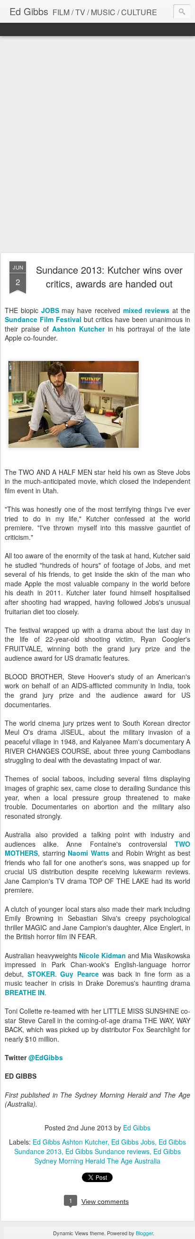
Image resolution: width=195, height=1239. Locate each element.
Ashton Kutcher (78, 328)
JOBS (50, 310)
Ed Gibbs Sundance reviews (107, 1151)
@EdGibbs (45, 1057)
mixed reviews (146, 310)
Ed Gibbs (137, 1127)
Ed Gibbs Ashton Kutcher (70, 1142)
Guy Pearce (79, 974)
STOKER (41, 974)
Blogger (144, 1233)
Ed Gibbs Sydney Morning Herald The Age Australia (108, 1156)
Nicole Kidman (102, 955)
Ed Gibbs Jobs (133, 1142)
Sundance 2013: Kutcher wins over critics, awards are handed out (109, 276)
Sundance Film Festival (43, 319)
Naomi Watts (88, 853)
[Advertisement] (97, 144)
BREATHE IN (24, 992)
